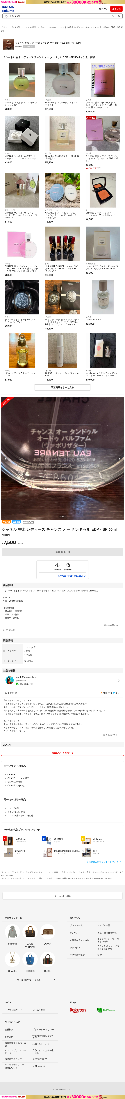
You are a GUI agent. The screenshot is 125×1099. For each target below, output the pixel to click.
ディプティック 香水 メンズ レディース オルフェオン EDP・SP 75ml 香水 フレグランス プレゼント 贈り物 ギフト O (62, 323)
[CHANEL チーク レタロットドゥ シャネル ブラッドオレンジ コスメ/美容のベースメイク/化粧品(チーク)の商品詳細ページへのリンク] (103, 190)
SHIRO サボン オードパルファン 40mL (62, 374)
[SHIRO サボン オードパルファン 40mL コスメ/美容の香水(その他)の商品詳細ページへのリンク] (62, 350)
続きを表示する (111, 625)
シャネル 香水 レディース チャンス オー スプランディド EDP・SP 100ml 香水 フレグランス (103, 105)
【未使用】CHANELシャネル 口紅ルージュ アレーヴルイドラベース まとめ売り (61, 268)
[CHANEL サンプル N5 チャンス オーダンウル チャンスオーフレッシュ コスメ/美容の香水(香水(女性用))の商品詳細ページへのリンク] (22, 190)
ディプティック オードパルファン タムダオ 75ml (20, 320)
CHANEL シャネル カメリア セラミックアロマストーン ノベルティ (21, 157)
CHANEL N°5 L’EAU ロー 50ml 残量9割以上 (62, 157)
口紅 (47, 263)
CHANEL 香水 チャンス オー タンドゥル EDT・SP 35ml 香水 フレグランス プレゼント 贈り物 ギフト (21, 268)
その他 (52, 27)
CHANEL (16, 27)
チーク (88, 210)
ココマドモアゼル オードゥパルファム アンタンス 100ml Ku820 (102, 267)
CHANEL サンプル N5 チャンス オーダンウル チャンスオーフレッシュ (21, 215)
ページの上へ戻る (62, 896)
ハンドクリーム (51, 210)
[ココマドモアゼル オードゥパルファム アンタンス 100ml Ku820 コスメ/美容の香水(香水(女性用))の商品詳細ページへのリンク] (103, 244)
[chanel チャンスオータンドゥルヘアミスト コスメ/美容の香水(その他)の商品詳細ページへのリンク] (62, 80)
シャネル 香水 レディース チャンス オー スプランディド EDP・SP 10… (103, 158)
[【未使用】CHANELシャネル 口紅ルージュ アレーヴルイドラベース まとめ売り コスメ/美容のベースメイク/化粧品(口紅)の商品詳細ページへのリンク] (62, 244)
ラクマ (4, 27)
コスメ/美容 (30, 27)
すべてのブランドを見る (29, 979)
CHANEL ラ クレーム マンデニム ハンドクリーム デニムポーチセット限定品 (62, 215)
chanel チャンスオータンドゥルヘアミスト (61, 103)
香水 (43, 27)
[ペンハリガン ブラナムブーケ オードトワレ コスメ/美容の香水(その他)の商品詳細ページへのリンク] (22, 350)
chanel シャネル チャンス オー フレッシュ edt (21, 103)
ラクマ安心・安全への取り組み (70, 575)
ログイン (103, 8)
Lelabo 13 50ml (93, 319)
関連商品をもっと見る (62, 387)
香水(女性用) (10, 210)
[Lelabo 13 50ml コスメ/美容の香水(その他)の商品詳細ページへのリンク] (103, 297)
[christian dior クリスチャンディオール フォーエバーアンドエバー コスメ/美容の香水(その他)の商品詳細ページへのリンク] (103, 350)
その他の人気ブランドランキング (102, 861)
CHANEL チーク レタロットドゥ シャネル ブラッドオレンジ (100, 214)
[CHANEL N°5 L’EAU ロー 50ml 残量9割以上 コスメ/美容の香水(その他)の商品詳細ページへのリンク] (62, 133)
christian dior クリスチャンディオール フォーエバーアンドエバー (103, 374)
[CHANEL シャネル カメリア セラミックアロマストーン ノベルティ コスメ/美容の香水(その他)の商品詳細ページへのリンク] (22, 133)
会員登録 (116, 8)
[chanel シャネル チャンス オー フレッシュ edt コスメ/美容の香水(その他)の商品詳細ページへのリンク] (22, 80)
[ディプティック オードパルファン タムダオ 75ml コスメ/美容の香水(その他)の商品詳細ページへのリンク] (22, 297)
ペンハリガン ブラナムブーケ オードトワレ (21, 374)
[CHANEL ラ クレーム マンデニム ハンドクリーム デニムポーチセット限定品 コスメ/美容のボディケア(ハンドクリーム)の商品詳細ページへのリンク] (62, 190)
